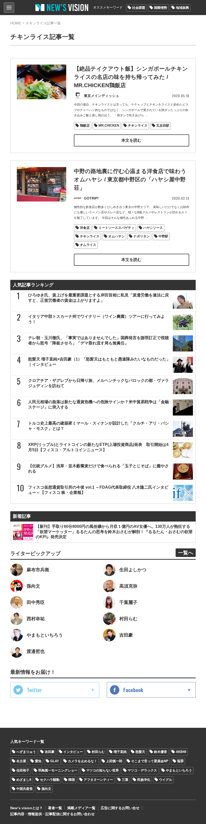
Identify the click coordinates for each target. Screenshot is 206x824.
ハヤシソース (153, 228)
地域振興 (182, 8)
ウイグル (165, 780)
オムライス (88, 245)
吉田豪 (50, 752)
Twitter (34, 690)
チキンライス (137, 125)
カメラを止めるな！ (82, 761)
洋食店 (85, 228)
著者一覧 (55, 808)
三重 (125, 780)
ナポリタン (141, 236)
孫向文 (46, 789)
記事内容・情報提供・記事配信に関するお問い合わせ (52, 814)
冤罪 (180, 761)
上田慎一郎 (114, 761)
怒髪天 (140, 752)
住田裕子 (22, 770)
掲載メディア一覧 (81, 808)
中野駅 (163, 236)
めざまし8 (23, 780)
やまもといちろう (179, 770)
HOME (15, 23)
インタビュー (73, 752)
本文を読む (131, 140)
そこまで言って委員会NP (149, 761)
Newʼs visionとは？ (26, 808)
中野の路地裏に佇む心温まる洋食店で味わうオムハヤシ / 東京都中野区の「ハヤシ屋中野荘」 (130, 179)
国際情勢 (160, 8)
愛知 (38, 761)
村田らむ (98, 752)
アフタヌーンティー (98, 780)
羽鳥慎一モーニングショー (57, 770)
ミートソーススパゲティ (116, 228)
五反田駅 (162, 125)
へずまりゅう (26, 752)
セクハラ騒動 (50, 780)
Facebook (133, 690)
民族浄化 (143, 780)
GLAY (54, 761)
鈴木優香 (160, 752)
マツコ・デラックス (142, 770)
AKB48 (181, 752)
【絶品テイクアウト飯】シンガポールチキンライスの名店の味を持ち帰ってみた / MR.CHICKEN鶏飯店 (131, 77)
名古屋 (21, 761)
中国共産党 (24, 789)
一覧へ (185, 552)
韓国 (71, 780)
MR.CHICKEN (108, 125)
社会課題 (138, 8)
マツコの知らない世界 (102, 770)
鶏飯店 (85, 125)
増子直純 (120, 752)
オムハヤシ (116, 236)
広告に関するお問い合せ (120, 808)
